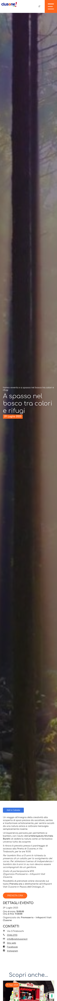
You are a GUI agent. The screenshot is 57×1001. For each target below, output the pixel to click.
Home (6, 387)
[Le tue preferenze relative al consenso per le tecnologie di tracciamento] (52, 996)
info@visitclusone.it (17, 939)
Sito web (11, 943)
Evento (15, 387)
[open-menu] (51, 6)
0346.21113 (12, 935)
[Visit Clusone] (9, 4)
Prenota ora (15, 895)
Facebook (12, 947)
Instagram (12, 951)
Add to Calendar (13, 810)
